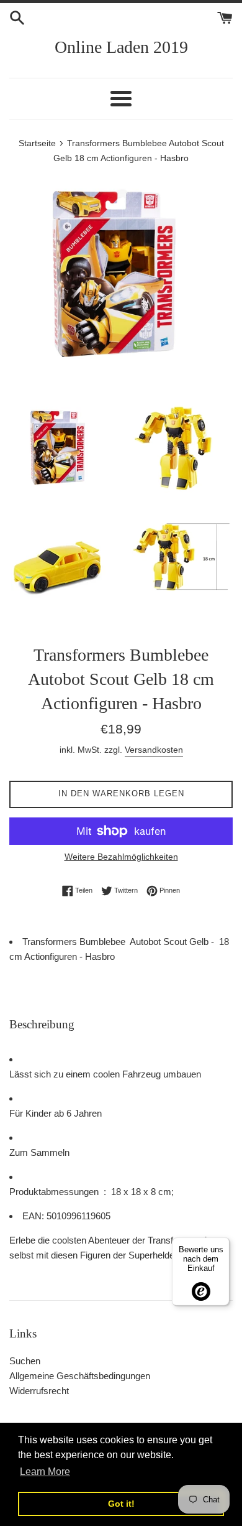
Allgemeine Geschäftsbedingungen (79, 1375)
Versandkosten (154, 750)
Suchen (24, 1361)
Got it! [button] (121, 1504)
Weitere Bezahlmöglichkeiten (121, 857)
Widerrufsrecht (39, 1390)
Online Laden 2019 (121, 47)
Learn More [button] (45, 1471)
